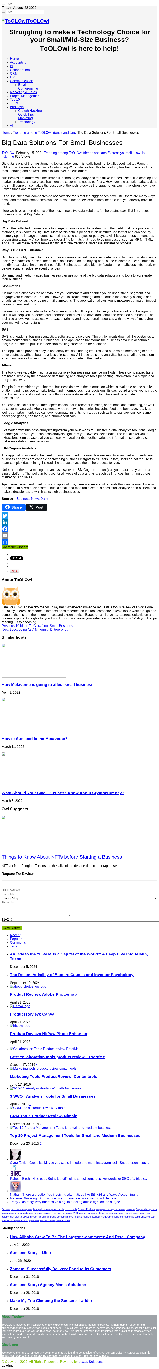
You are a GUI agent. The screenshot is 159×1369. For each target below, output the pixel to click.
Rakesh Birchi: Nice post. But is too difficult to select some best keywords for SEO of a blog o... (79, 1178)
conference (107, 1216)
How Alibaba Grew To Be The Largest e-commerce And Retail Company (77, 1237)
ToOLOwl (9, 153)
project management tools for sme (96, 1213)
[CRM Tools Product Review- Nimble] (37, 1108)
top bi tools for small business (37, 1213)
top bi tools (34, 1220)
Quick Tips (26, 114)
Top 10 (15, 99)
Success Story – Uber (30, 1253)
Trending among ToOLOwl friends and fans (44, 132)
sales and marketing (124, 1216)
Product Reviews (86, 1209)
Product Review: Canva (32, 1014)
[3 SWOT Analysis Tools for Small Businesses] (45, 1088)
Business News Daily (32, 498)
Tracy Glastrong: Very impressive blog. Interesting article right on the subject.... (67, 1202)
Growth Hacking (30, 110)
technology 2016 (70, 1213)
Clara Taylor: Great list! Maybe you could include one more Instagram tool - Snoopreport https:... (79, 1162)
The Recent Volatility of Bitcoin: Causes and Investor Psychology (72, 975)
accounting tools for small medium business (79, 1216)
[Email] (79, 535)
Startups (6, 1209)
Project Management (25, 96)
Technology (26, 122)
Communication (21, 81)
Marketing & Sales (23, 92)
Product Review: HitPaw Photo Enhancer (48, 1034)
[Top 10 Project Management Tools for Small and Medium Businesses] (60, 1127)
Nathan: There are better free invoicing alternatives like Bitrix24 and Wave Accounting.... (74, 1194)
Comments (18, 942)
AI (11, 125)
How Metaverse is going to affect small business (47, 684)
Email (22, 84)
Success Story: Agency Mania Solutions (48, 1285)
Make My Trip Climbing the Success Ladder (51, 1300)
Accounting (18, 62)
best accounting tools (21, 1209)
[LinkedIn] (79, 522)
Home (14, 58)
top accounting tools (12, 1213)
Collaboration (20, 70)
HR (12, 77)
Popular (16, 939)
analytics (24, 1216)
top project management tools (110, 1209)
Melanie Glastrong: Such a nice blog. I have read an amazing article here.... (65, 1198)
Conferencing (28, 88)
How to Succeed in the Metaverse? (34, 739)
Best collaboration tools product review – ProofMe (57, 1057)
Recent (15, 935)
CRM (14, 73)
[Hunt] (3, 4)
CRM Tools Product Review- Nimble (43, 1116)
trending (57, 1213)
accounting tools (122, 1213)
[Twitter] (79, 515)
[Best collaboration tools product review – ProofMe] (44, 1049)
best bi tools (71, 1209)
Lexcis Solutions (90, 1361)
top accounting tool (140, 1213)
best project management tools (48, 1209)
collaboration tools (11, 1216)
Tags (13, 946)
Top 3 (14, 103)
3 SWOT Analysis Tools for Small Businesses (53, 1096)
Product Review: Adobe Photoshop (43, 994)
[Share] (79, 542)
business (130, 1209)
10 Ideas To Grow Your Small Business (37, 626)
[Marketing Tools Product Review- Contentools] (43, 1068)
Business (17, 107)
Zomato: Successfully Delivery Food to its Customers (60, 1269)
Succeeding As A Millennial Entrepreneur (35, 629)
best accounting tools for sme (55, 1220)
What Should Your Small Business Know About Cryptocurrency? (63, 793)
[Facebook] (79, 529)
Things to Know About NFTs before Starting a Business (62, 857)
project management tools (43, 1216)
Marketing (25, 118)
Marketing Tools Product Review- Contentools (53, 1076)
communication (142, 1216)
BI (11, 66)
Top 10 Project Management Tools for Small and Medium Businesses (75, 1135)
